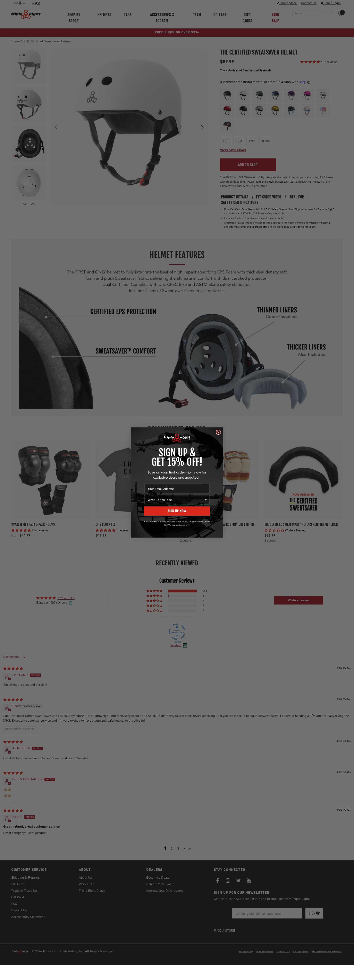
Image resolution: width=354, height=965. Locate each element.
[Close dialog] (218, 432)
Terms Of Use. (204, 521)
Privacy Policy (188, 521)
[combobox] (176, 499)
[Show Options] (206, 499)
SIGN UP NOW (177, 511)
